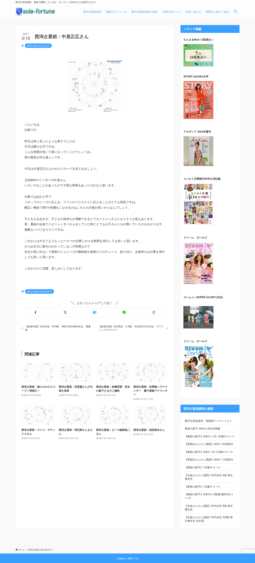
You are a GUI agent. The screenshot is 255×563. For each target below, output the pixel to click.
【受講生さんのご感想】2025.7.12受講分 (209, 459)
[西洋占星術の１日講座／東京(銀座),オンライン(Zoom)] (35, 11)
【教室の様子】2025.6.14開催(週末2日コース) (209, 496)
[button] (35, 312)
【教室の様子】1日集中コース (202, 467)
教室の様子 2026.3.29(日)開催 (202, 428)
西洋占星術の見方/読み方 (38, 45)
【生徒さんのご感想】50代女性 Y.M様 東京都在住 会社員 (209, 519)
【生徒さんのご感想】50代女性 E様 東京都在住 (209, 507)
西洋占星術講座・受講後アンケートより (208, 421)
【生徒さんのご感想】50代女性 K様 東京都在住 (209, 477)
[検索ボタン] (235, 11)
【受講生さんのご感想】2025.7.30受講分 (209, 444)
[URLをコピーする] (154, 312)
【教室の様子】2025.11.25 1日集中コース (209, 436)
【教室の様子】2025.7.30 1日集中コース (209, 452)
